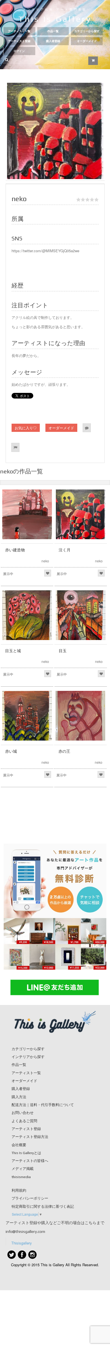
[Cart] (93, 60)
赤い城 (11, 751)
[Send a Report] (15, 447)
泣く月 (65, 550)
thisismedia (21, 1177)
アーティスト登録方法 (30, 1137)
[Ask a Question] (87, 428)
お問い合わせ (23, 1113)
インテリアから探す (28, 1057)
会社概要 (19, 1145)
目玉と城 (13, 651)
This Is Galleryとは (26, 1153)
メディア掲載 (23, 1169)
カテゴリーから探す (87, 31)
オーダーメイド (87, 41)
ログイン (19, 51)
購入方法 (19, 1097)
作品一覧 (53, 31)
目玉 (63, 651)
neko (45, 560)
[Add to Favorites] (47, 573)
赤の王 (64, 751)
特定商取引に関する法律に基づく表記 (43, 1206)
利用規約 (19, 1190)
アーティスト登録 (19, 41)
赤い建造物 (15, 550)
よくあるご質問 (24, 1121)
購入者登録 (53, 41)
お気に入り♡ (26, 427)
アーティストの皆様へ (30, 1161)
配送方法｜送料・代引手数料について (43, 1105)
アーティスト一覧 (19, 31)
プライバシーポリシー (30, 1198)
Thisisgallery (21, 1243)
